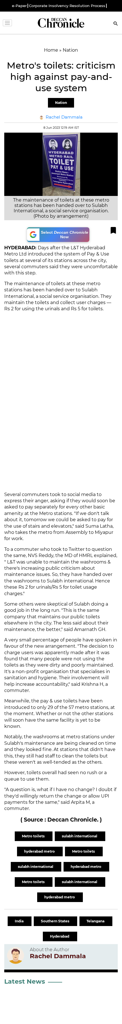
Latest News (24, 981)
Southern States (55, 921)
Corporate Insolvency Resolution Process (67, 6)
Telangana (96, 921)
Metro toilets (33, 836)
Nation (61, 103)
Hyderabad (60, 936)
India (19, 921)
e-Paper (19, 6)
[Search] (116, 24)
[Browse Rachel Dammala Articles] (15, 955)
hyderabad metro (40, 851)
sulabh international (80, 836)
